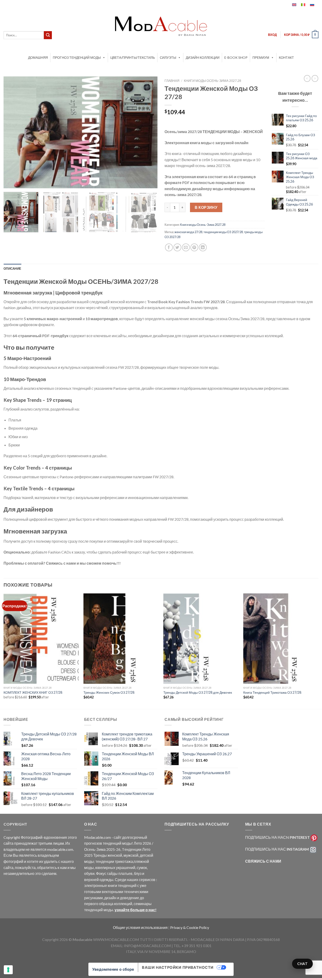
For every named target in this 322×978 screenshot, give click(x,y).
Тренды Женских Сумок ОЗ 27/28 (108, 692)
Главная (172, 81)
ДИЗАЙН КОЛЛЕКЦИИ (202, 57)
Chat (302, 963)
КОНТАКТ (286, 57)
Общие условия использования (140, 927)
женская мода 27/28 (188, 232)
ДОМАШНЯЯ (38, 57)
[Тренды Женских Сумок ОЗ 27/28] (121, 638)
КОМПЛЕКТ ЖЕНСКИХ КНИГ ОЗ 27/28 (33, 692)
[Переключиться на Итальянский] (303, 5)
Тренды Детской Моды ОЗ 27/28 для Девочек (197, 692)
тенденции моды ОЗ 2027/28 (223, 232)
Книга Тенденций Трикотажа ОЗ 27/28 (272, 692)
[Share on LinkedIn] (203, 247)
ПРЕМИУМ (260, 57)
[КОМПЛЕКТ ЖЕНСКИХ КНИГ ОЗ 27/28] (41, 638)
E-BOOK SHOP (236, 57)
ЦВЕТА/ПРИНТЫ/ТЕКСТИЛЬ (132, 57)
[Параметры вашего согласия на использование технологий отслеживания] (8, 969)
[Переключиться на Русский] (312, 5)
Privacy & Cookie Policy (189, 927)
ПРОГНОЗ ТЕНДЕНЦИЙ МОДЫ (77, 57)
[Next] (148, 132)
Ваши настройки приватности (177, 967)
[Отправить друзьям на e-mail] (186, 247)
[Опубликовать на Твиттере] (177, 247)
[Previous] (12, 132)
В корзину (206, 207)
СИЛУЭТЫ (168, 57)
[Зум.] (9, 182)
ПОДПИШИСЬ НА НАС (277, 849)
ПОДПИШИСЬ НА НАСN (277, 837)
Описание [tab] (12, 268)
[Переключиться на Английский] (294, 5)
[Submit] (48, 35)
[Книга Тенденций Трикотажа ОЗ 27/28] (280, 638)
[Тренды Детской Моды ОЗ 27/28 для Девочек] (201, 638)
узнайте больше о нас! (136, 909)
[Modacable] (161, 26)
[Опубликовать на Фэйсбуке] (169, 247)
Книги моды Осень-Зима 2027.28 (212, 81)
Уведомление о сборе (113, 969)
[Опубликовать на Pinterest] (194, 247)
